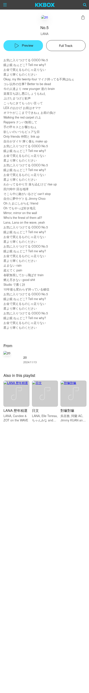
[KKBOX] (45, 5)
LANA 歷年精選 (15, 410)
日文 (35, 410)
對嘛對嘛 (67, 410)
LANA (44, 33)
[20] (44, 17)
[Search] (84, 4)
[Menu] (5, 4)
